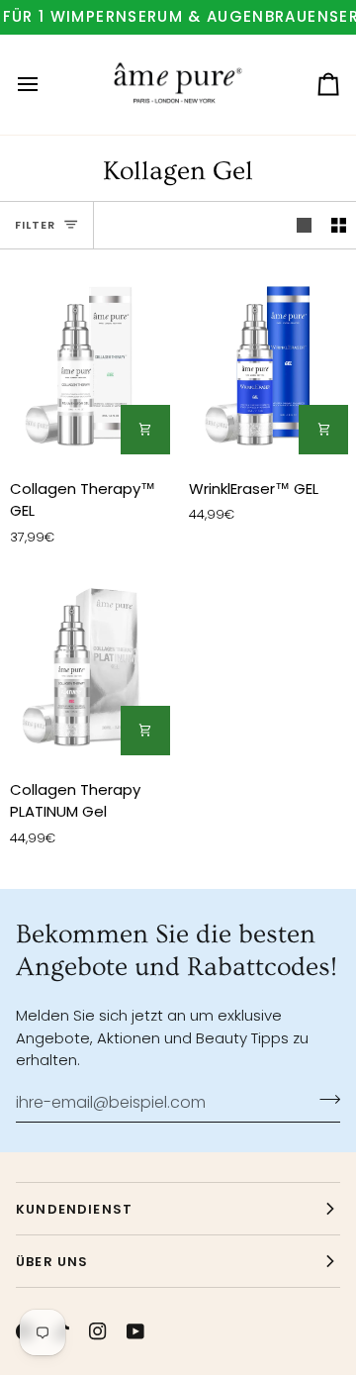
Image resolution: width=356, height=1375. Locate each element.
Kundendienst (74, 1209)
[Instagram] (98, 1331)
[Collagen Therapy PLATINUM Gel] (89, 663)
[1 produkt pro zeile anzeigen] (304, 225)
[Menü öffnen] (45, 85)
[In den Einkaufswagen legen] (145, 429)
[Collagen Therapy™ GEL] (89, 362)
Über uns (52, 1261)
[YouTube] (135, 1331)
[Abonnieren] (324, 1100)
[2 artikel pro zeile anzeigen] (338, 225)
